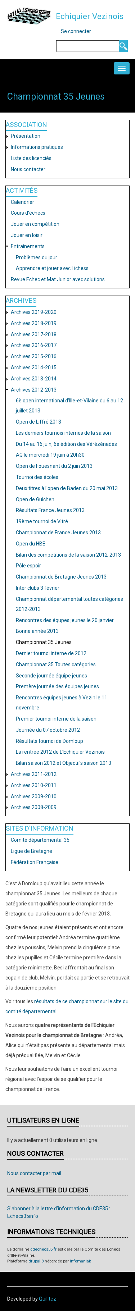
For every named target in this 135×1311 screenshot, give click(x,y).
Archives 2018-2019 (34, 323)
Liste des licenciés (31, 158)
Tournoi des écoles (37, 477)
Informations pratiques (37, 147)
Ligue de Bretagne (31, 851)
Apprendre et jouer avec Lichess (52, 268)
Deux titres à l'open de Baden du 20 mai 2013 (67, 488)
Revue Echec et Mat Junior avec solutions (58, 279)
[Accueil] (29, 16)
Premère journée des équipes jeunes (57, 686)
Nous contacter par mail (34, 1173)
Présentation (25, 136)
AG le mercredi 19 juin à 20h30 (50, 455)
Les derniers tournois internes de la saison (63, 433)
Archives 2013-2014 (34, 379)
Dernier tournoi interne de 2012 (51, 653)
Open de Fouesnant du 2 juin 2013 (54, 466)
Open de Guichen (35, 499)
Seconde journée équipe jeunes (51, 676)
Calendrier (22, 202)
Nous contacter (28, 169)
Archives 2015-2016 (34, 356)
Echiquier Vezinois (89, 16)
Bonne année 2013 (37, 631)
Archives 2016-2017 (34, 345)
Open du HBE (30, 544)
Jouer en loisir (26, 235)
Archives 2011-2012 (34, 774)
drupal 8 (36, 1261)
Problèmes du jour (36, 257)
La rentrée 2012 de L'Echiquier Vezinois (60, 752)
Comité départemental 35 (40, 840)
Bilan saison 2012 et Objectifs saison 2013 (63, 763)
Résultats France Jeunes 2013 (50, 510)
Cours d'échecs (28, 213)
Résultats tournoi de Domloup (49, 741)
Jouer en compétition (35, 224)
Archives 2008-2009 (34, 807)
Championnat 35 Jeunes (44, 642)
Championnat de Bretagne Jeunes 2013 (61, 577)
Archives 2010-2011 (34, 785)
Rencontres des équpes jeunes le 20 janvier (65, 620)
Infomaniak (80, 1261)
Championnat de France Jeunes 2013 (58, 532)
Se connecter (76, 31)
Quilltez (47, 1299)
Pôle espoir (28, 565)
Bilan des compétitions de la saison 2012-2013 (68, 555)
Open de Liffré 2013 (38, 422)
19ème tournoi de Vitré (42, 521)
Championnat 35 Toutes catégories (56, 664)
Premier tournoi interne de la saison (56, 719)
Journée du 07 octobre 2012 (48, 730)
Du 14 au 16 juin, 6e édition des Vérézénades (66, 444)
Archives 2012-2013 (34, 390)
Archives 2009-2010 (34, 796)
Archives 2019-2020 (34, 312)
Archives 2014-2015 (34, 367)
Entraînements (28, 246)
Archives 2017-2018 (34, 334)
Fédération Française (34, 862)
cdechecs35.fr (43, 1249)
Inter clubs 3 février (37, 588)
